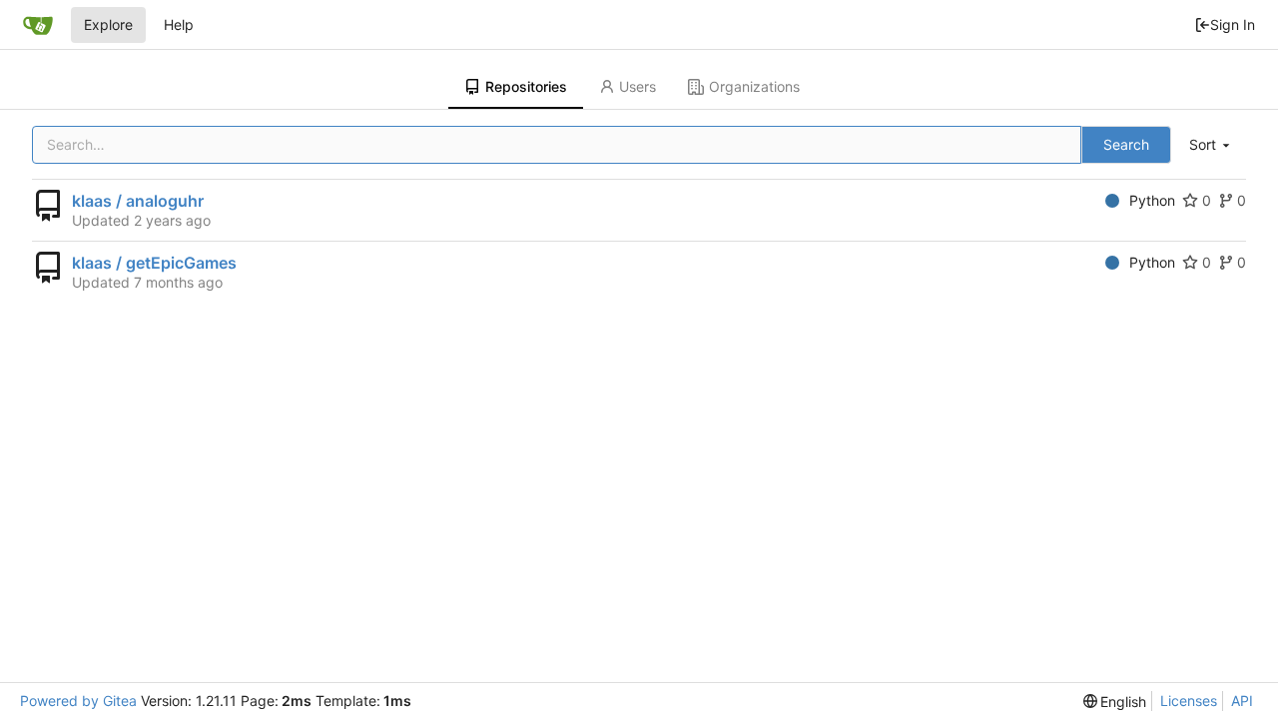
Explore (108, 24)
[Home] (38, 25)
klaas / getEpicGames (154, 263)
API (1242, 700)
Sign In (1232, 24)
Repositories (526, 86)
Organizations (754, 86)
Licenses (1188, 700)
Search (1126, 144)
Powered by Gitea (78, 700)
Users (637, 86)
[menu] (1211, 145)
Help (179, 24)
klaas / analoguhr (138, 201)
